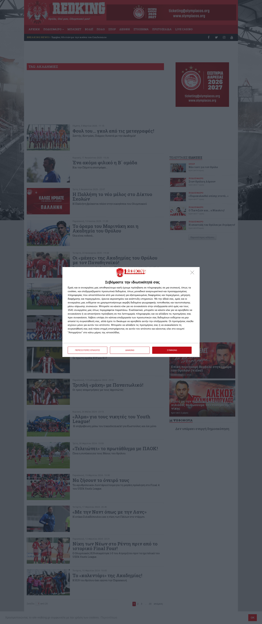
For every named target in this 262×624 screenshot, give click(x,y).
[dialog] (131, 312)
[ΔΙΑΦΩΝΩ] (193, 273)
